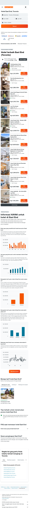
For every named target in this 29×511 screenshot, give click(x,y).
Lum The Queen (14, 106)
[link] (14, 371)
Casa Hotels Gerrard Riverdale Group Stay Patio (18, 164)
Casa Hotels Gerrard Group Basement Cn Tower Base (17, 150)
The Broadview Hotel (15, 64)
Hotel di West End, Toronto (9, 477)
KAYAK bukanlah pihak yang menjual (10, 502)
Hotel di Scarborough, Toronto (10, 475)
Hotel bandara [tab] (21, 460)
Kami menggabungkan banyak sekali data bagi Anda (13, 504)
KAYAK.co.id (3, 487)
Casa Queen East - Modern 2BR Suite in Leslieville (18, 121)
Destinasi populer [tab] (11, 460)
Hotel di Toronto (15, 488)
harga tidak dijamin (5, 498)
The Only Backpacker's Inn (17, 78)
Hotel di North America (15, 487)
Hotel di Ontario (7, 488)
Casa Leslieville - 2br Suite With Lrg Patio (18, 192)
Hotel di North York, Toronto (9, 473)
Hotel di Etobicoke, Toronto (9, 469)
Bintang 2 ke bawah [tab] (23, 384)
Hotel (8, 487)
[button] (2, 7)
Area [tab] (4, 460)
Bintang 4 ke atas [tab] (6, 384)
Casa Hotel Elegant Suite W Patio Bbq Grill (18, 93)
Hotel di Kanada (23, 487)
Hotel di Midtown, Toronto (9, 471)
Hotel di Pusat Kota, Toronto (9, 467)
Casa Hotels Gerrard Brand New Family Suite (18, 136)
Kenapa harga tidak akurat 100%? (9, 507)
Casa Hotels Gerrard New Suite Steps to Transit (18, 178)
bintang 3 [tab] (14, 384)
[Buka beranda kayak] (9, 7)
